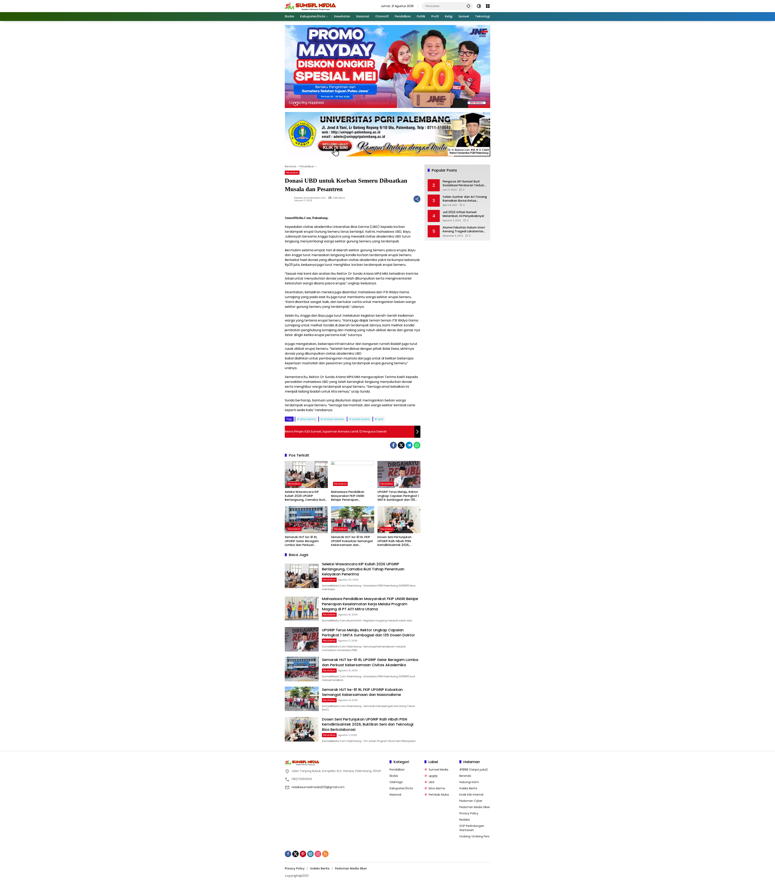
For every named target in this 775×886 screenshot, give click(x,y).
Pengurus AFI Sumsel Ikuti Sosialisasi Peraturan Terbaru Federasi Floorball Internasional (464, 183)
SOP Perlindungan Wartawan (471, 828)
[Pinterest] (303, 854)
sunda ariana (361, 419)
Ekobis (394, 776)
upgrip (433, 776)
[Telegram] (409, 445)
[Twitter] (401, 445)
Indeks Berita (468, 788)
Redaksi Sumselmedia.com (310, 198)
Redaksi (464, 820)
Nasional (395, 795)
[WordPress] (310, 854)
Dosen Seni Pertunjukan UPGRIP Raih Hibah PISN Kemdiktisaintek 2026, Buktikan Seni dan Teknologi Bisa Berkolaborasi (398, 541)
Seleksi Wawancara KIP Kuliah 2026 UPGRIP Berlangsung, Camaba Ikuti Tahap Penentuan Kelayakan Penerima (306, 496)
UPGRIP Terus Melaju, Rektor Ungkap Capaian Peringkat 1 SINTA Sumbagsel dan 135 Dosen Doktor (398, 496)
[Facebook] (393, 445)
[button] (468, 6)
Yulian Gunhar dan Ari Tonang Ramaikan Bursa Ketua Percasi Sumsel (465, 199)
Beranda (465, 776)
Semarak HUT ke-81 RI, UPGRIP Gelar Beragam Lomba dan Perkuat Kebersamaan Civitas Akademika (302, 541)
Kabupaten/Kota (401, 788)
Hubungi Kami (469, 782)
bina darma (308, 419)
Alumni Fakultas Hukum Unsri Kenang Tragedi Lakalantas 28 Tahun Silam (464, 230)
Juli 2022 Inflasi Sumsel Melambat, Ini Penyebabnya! (463, 214)
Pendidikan (292, 172)
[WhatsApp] (417, 445)
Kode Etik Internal (471, 795)
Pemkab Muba (439, 795)
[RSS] (325, 854)
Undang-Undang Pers (474, 836)
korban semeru (334, 419)
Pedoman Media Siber (474, 807)
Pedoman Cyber (470, 801)
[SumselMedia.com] (310, 6)
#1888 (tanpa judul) (473, 770)
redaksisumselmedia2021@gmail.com (318, 787)
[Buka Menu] (487, 6)
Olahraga (396, 782)
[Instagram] (318, 854)
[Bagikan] (417, 199)
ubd (380, 419)
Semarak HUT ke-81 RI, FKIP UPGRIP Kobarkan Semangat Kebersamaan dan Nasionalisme (352, 541)
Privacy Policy (468, 813)
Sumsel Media (438, 770)
